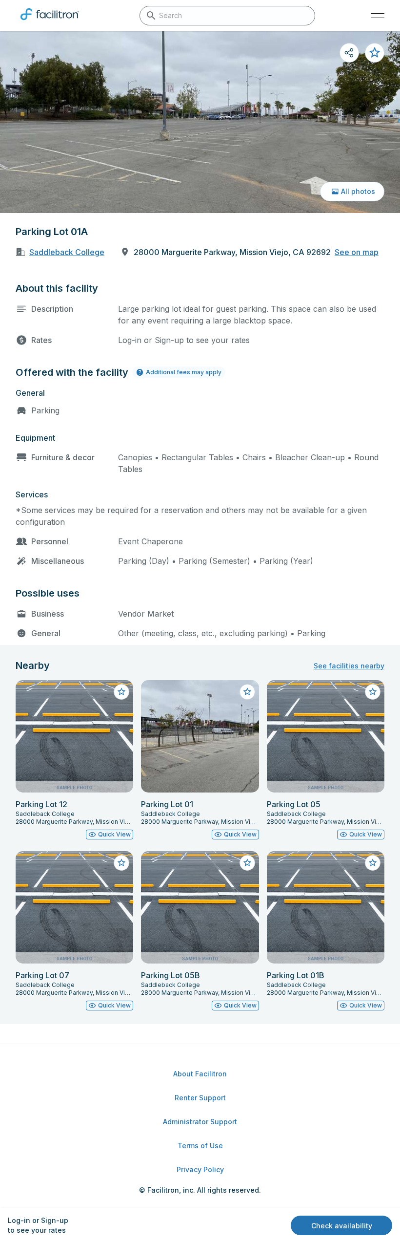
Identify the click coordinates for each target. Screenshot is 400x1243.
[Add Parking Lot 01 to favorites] (247, 692)
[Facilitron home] (50, 22)
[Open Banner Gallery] (200, 122)
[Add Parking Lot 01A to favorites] (374, 53)
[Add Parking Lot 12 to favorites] (121, 692)
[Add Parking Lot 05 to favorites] (372, 692)
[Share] (349, 53)
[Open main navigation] (377, 15)
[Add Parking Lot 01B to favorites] (372, 863)
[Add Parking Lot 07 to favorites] (121, 863)
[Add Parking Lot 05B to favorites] (247, 863)
